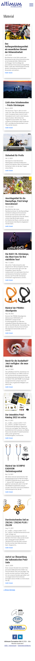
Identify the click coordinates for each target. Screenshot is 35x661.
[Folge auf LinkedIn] (20, 637)
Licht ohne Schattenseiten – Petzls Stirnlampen (17, 104)
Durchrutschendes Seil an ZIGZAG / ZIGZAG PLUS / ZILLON (17, 522)
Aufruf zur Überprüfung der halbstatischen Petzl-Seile (16, 560)
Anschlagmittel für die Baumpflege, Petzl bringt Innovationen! (16, 201)
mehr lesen (8, 73)
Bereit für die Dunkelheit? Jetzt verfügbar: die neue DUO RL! (16, 363)
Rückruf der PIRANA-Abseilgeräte (14, 309)
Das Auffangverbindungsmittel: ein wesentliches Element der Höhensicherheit (16, 47)
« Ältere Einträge (9, 590)
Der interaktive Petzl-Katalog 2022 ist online (15, 416)
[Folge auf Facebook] (14, 637)
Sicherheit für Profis (14, 155)
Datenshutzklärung (24, 646)
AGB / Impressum (10, 646)
